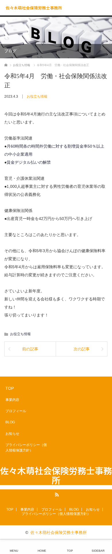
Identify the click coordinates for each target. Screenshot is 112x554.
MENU (14, 550)
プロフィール (15, 411)
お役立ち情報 (37, 96)
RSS (56, 493)
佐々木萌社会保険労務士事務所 (34, 8)
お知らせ (12, 434)
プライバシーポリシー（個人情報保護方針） (26, 447)
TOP (9, 388)
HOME (42, 550)
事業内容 (12, 400)
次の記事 (82, 349)
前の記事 (30, 349)
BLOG (10, 422)
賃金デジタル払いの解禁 (29, 162)
